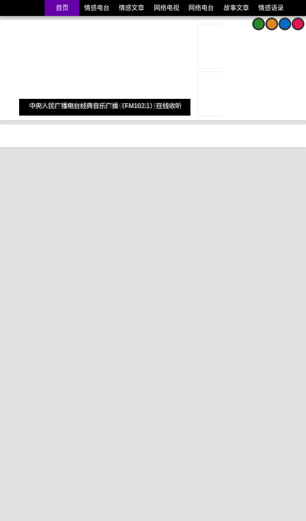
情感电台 (97, 7)
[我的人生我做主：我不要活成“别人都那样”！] (228, 340)
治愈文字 (45, 290)
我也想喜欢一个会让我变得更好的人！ (223, 218)
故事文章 (236, 7)
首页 (62, 7)
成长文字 (193, 290)
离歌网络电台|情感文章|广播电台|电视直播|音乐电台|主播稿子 (21, 8)
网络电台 (201, 7)
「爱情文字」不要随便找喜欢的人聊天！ (79, 218)
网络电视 (166, 7)
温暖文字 (218, 290)
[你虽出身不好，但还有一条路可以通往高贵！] (79, 340)
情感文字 (19, 290)
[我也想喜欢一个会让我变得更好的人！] (228, 176)
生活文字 (96, 290)
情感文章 (131, 7)
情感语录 (271, 7)
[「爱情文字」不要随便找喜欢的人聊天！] (79, 176)
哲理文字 (45, 454)
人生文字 (19, 454)
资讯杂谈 (19, 23)
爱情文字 (70, 290)
